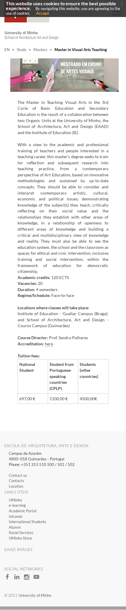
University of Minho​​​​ (34, 595)
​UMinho (15, 500)
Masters (40, 49)
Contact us (18, 475)
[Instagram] (28, 578)
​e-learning (17, 505)
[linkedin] (19, 578)
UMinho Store (20, 538)
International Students (27, 521)
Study (21, 49)
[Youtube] (37, 578)
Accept (42, 13)
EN (7, 49)
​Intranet (16, 516)
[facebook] (9, 578)
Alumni (15, 527)
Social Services (21, 532)
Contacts (16, 480)
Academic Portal (22, 510)
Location (16, 486)
